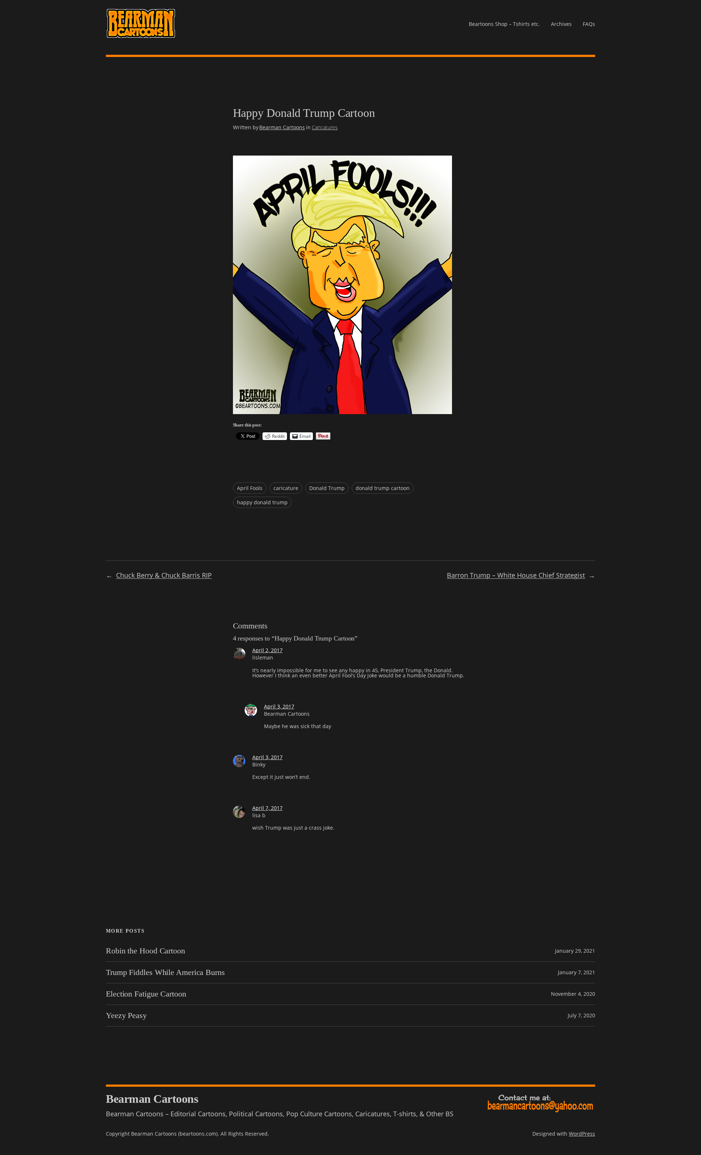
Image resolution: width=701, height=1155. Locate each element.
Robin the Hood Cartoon (145, 951)
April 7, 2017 (267, 807)
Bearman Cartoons (282, 127)
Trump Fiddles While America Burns (165, 972)
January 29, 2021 (575, 950)
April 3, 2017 (279, 706)
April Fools (250, 488)
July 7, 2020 (581, 1015)
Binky (258, 764)
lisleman (262, 657)
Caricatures (325, 127)
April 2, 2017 (267, 650)
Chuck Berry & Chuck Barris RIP (164, 575)
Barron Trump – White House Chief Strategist (516, 575)
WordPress (582, 1133)
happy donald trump (262, 502)
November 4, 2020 (573, 993)
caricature (285, 488)
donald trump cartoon (383, 488)
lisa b (258, 815)
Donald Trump (327, 488)
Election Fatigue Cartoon (146, 994)
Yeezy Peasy (126, 1015)
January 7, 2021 (576, 972)
